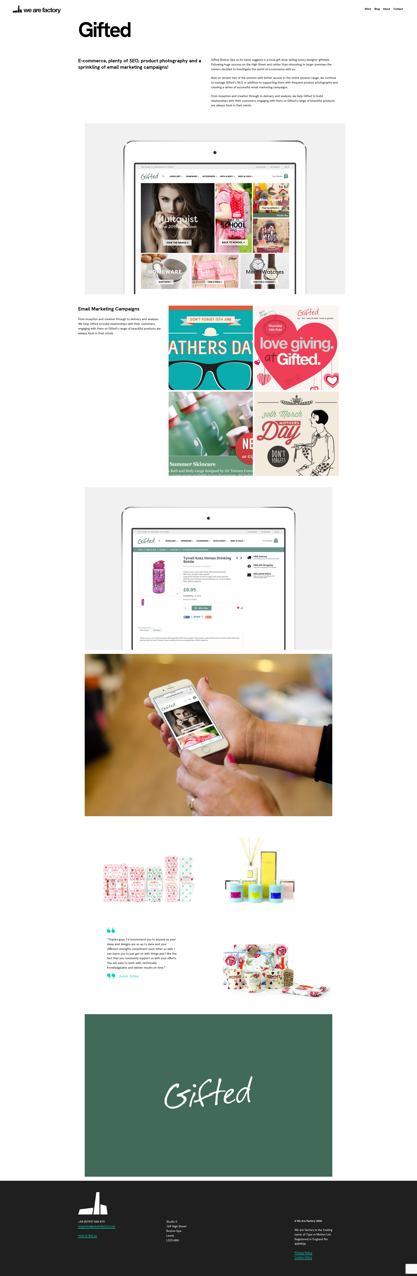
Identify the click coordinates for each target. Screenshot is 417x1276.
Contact (398, 9)
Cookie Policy (303, 1257)
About (386, 9)
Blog (377, 9)
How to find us (87, 1235)
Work (368, 9)
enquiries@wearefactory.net (96, 1226)
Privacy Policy (303, 1253)
